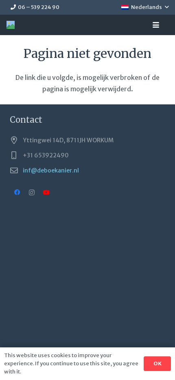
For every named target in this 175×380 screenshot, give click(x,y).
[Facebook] (17, 192)
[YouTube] (46, 192)
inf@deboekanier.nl (51, 170)
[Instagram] (31, 192)
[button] (145, 7)
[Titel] (11, 25)
